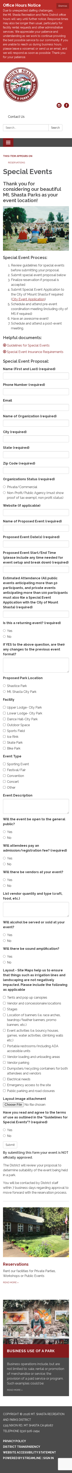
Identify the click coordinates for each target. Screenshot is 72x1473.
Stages (12, 1009)
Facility (8, 700)
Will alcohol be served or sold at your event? (34, 924)
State (16, 448)
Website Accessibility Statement (29, 1452)
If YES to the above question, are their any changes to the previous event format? (34, 649)
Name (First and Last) (29, 369)
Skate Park (15, 742)
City (15, 432)
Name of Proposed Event (32, 521)
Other (11, 787)
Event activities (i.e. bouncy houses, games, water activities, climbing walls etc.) (35, 1035)
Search (55, 127)
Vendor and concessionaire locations (34, 1003)
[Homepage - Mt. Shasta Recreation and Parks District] (36, 84)
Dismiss (62, 5)
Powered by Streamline (22, 1458)
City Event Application (28, 299)
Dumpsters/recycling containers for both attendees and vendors (37, 1071)
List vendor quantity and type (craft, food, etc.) (32, 896)
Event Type (12, 756)
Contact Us (16, 117)
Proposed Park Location (23, 678)
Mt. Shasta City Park (21, 692)
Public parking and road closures (31, 1091)
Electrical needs (18, 1079)
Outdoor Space (18, 725)
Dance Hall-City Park (22, 719)
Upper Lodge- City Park (24, 707)
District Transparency (21, 1446)
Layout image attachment (24, 1099)
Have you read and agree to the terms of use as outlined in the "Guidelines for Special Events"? (35, 1117)
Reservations (16, 162)
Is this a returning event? (32, 623)
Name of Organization (30, 416)
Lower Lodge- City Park (24, 713)
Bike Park (13, 748)
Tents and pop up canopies (27, 997)
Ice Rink (12, 737)
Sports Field (16, 731)
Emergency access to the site (29, 1085)
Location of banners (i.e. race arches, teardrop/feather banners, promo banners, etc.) (34, 1020)
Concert (13, 782)
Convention (15, 776)
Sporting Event (18, 764)
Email (7, 400)
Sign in (48, 1458)
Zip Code (19, 463)
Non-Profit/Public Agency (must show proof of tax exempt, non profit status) (35, 495)
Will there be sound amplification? (31, 949)
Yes (9, 631)
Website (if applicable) (21, 505)
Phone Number (24, 385)
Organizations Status (29, 479)
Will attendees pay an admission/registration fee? (35, 848)
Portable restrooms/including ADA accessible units (32, 1048)
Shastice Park (17, 686)
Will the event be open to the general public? (34, 821)
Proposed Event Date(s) (31, 537)
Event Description (17, 795)
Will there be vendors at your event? (33, 872)
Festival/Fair (16, 770)
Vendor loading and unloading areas (33, 1057)
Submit (10, 1144)
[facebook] (66, 107)
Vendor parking (18, 1063)
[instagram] (59, 107)
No (9, 637)
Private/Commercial (22, 487)
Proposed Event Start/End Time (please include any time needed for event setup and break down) (36, 557)
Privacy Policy (14, 1441)
